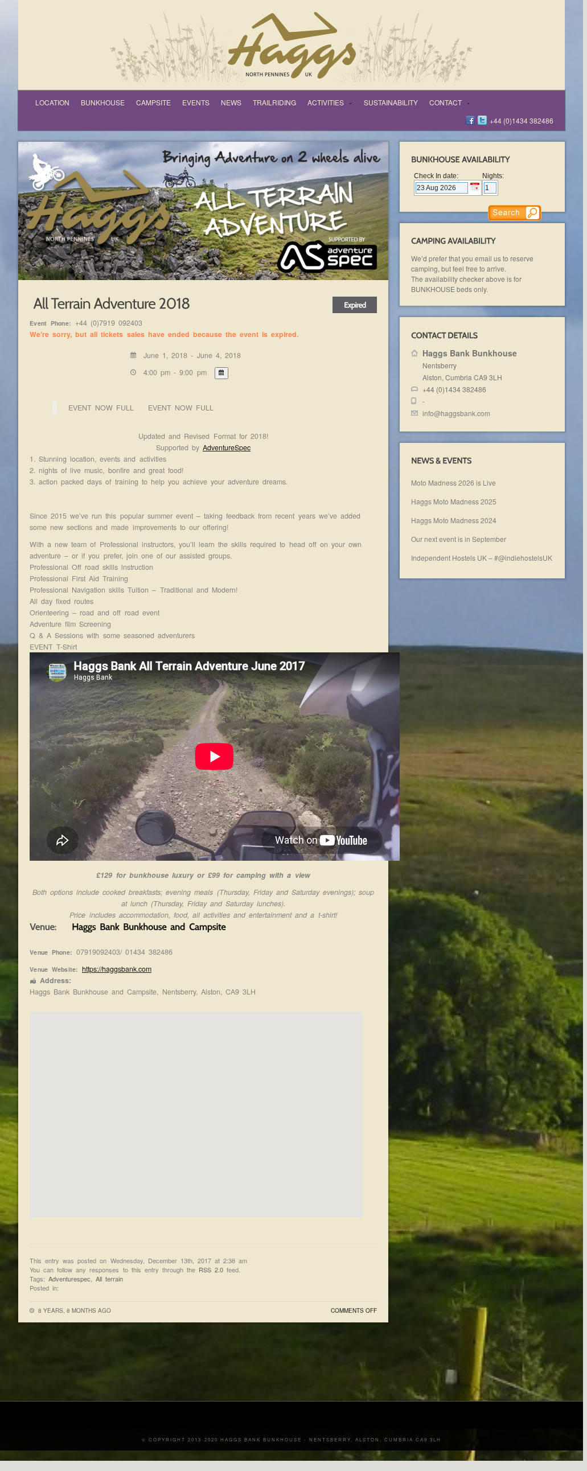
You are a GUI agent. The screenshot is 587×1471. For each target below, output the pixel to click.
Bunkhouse (103, 102)
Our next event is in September (458, 539)
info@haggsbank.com (456, 413)
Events (196, 102)
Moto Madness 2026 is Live (453, 482)
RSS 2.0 (211, 1269)
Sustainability (391, 102)
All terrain (109, 1278)
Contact (443, 103)
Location (52, 102)
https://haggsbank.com (116, 969)
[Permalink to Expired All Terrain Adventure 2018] (110, 301)
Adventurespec (69, 1278)
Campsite (153, 102)
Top (549, 1383)
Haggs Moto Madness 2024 (453, 520)
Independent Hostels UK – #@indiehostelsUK (481, 557)
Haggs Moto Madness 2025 (453, 501)
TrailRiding (274, 102)
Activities (323, 103)
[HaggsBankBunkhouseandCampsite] (149, 925)
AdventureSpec (227, 447)
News (231, 102)
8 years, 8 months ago (74, 1310)
